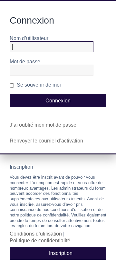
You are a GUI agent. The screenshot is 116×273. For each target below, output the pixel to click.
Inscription (60, 253)
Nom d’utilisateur (29, 38)
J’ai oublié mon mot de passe (43, 125)
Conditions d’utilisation (36, 233)
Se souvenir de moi (38, 85)
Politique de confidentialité (40, 240)
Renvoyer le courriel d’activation (46, 140)
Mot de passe (25, 61)
